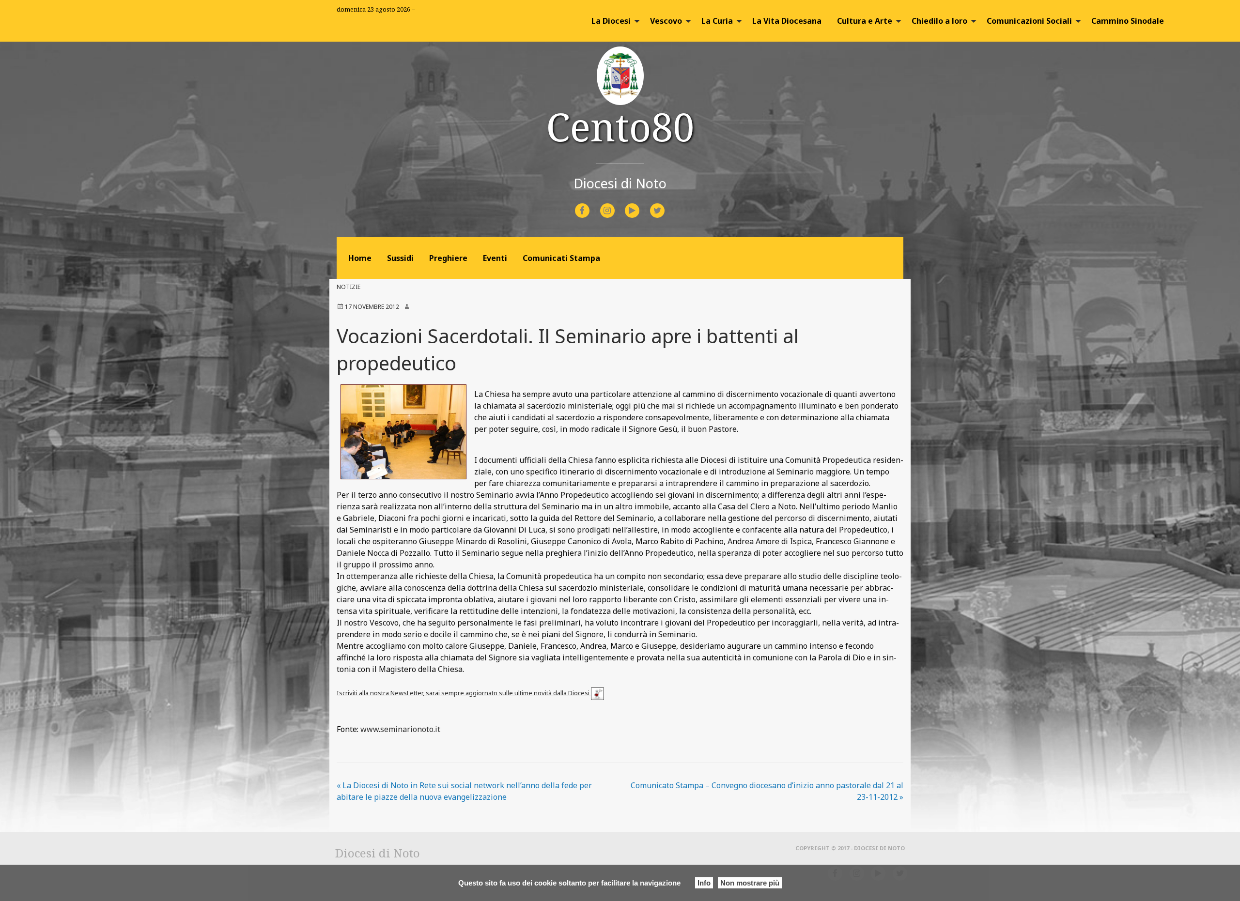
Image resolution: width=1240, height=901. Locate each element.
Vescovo (666, 20)
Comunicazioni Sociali (1029, 20)
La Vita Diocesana (787, 20)
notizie (348, 287)
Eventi (495, 258)
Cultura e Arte (864, 20)
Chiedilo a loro (939, 20)
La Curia (717, 20)
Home (360, 258)
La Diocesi (611, 20)
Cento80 (620, 126)
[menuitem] (613, 21)
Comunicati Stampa (561, 258)
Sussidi (400, 258)
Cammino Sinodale (1127, 20)
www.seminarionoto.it (400, 729)
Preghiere (448, 258)
